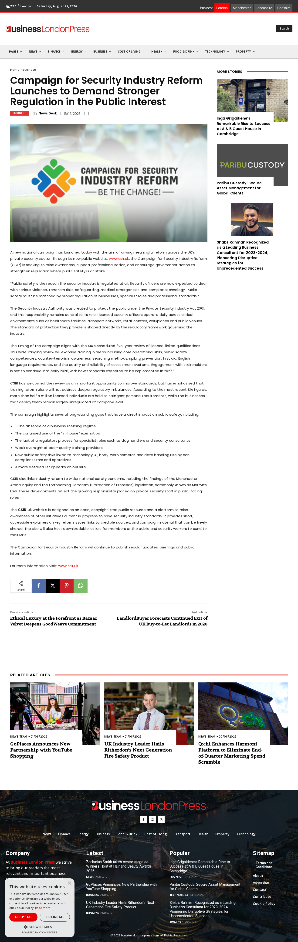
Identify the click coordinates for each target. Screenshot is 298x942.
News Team (18, 736)
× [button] (69, 883)
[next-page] (21, 773)
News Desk (48, 113)
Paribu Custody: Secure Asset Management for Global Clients (239, 188)
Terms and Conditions (264, 865)
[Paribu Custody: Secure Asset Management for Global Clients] (252, 165)
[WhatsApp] (81, 586)
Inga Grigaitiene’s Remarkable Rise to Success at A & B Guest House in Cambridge (243, 126)
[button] (39, 927)
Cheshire (284, 8)
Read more (43, 908)
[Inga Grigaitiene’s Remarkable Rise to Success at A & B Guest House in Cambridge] (252, 100)
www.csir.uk (119, 258)
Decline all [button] (54, 917)
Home (15, 69)
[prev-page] (13, 773)
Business (29, 69)
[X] (53, 586)
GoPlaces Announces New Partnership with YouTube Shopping (41, 750)
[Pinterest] (67, 586)
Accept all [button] (23, 917)
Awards (175, 922)
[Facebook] (39, 586)
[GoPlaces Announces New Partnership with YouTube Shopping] (55, 713)
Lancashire (264, 8)
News (90, 877)
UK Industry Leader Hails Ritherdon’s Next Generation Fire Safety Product (138, 750)
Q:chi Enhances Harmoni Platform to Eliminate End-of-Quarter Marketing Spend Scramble (231, 753)
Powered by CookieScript (39, 932)
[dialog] (39, 907)
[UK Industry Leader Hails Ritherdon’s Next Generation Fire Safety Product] (149, 713)
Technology (178, 895)
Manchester (242, 8)
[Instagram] (152, 819)
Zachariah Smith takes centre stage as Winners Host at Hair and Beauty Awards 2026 (119, 866)
